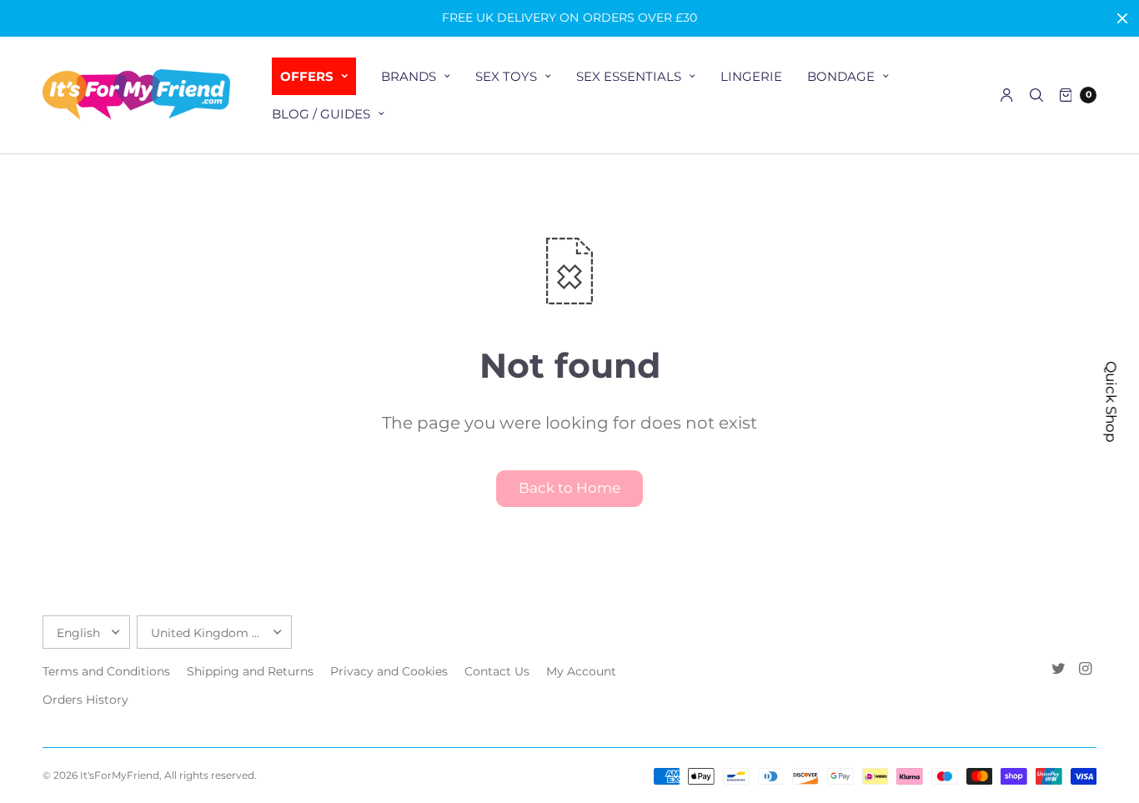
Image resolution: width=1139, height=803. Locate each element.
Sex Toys (506, 76)
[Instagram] (1084, 668)
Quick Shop (1111, 402)
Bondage (841, 76)
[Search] (1036, 95)
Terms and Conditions (106, 671)
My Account (581, 671)
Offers (307, 76)
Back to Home (569, 487)
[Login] (1007, 95)
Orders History (85, 699)
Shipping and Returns (250, 671)
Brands (408, 76)
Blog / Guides (321, 114)
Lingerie (751, 76)
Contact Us (496, 671)
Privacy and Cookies (389, 671)
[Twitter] (1058, 668)
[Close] (1122, 18)
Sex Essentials (628, 76)
